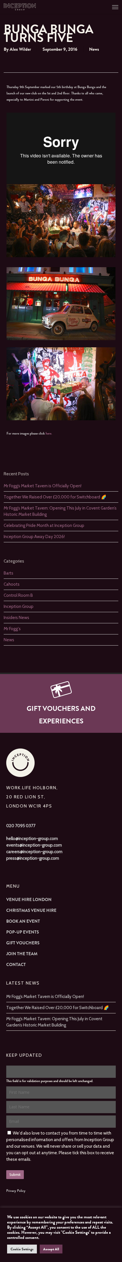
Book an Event (23, 921)
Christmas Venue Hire (31, 910)
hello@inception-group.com (32, 838)
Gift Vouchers (22, 943)
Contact (16, 964)
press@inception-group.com (32, 858)
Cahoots (12, 584)
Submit (15, 1174)
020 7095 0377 (20, 825)
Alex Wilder (20, 49)
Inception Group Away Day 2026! (34, 536)
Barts (8, 573)
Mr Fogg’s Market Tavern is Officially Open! (42, 485)
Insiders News (16, 617)
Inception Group (18, 606)
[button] (115, 7)
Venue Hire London (29, 899)
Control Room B (18, 595)
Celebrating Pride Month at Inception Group (44, 525)
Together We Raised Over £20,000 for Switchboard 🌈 (55, 497)
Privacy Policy (16, 1190)
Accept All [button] (51, 1249)
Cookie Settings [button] (21, 1249)
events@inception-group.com (34, 845)
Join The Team (21, 954)
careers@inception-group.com (34, 851)
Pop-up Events (22, 932)
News (94, 49)
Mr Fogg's (12, 628)
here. (49, 433)
